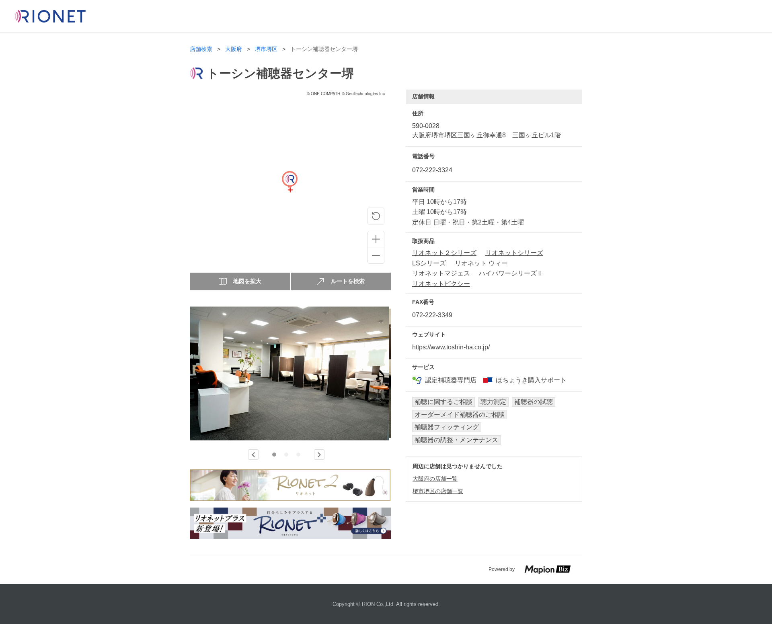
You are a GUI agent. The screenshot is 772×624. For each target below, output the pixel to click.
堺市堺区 (266, 49)
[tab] (274, 455)
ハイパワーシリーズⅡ (511, 273)
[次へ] (319, 454)
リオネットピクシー (441, 283)
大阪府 (233, 49)
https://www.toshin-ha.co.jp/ (451, 347)
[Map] (289, 190)
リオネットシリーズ (514, 252)
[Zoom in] (376, 239)
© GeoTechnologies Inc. (364, 93)
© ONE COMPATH (323, 93)
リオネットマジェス (441, 273)
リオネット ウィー (481, 263)
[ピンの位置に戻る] (376, 216)
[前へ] (253, 454)
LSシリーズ (429, 263)
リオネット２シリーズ (444, 252)
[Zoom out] (376, 255)
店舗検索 (201, 49)
